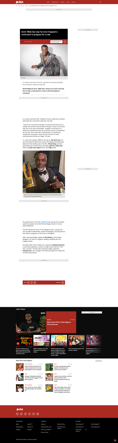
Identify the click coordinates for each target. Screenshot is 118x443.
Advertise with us (45, 427)
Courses (29, 429)
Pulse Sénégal (94, 424)
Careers (73, 2)
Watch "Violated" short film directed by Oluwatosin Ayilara (40, 350)
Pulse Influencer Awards (61, 427)
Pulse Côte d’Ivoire (78, 430)
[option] (24, 346)
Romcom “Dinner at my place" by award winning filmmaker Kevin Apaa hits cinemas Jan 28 (23, 351)
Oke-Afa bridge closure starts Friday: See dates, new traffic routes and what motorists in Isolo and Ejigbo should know (62, 389)
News (48, 2)
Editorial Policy (61, 424)
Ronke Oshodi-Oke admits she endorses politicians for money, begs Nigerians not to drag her (33, 368)
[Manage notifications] (115, 440)
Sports (68, 2)
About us (43, 424)
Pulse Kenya (79, 427)
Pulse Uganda (94, 427)
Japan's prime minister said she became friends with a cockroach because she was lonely (62, 378)
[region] (59, 345)
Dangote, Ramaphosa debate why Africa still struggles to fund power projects (33, 377)
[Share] (65, 41)
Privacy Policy (44, 432)
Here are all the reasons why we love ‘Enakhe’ (76, 349)
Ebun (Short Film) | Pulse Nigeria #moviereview (59, 323)
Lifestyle (63, 2)
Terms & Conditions (46, 429)
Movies (26, 5)
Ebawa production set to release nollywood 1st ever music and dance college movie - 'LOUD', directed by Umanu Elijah (58, 352)
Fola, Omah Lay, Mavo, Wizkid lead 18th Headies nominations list (33, 388)
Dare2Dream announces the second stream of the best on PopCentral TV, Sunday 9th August (94, 351)
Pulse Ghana (79, 424)
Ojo (24, 140)
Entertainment (55, 2)
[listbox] (59, 345)
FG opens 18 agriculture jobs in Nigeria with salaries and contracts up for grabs (62, 368)
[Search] (100, 2)
